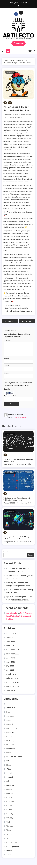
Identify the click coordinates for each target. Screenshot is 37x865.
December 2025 (12, 650)
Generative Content (14, 757)
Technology (18, 117)
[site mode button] (30, 51)
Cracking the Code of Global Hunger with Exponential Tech (17, 538)
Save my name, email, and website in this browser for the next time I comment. (18, 384)
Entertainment (12, 745)
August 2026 (11, 633)
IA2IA (8, 769)
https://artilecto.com (20, 417)
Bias (8, 712)
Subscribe (20, 43)
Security (9, 814)
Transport (10, 826)
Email (6, 366)
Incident (9, 777)
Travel (8, 830)
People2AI (10, 802)
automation (10, 708)
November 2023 (12, 686)
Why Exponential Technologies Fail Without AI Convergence (16, 499)
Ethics (8, 753)
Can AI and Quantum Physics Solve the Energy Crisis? (18, 460)
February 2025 (12, 678)
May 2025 (10, 666)
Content (9, 724)
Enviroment (10, 749)
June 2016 (10, 690)
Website (6, 373)
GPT (10, 103)
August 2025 (11, 658)
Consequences (12, 720)
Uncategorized (12, 842)
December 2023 (12, 682)
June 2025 (10, 662)
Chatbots (10, 716)
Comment (8, 340)
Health (9, 765)
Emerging (10, 740)
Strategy (9, 818)
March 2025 (11, 674)
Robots (9, 806)
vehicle (9, 850)
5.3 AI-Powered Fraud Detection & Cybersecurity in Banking (19, 616)
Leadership (10, 785)
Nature (9, 789)
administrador (26, 114)
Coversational (11, 728)
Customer (10, 732)
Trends (9, 834)
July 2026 (10, 637)
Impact (9, 773)
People (9, 797)
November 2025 (12, 654)
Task (8, 822)
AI (5, 103)
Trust (8, 838)
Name (6, 359)
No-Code (9, 793)
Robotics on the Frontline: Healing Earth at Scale (19, 591)
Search (5, 552)
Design (9, 736)
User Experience (12, 846)
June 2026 (10, 642)
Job (7, 781)
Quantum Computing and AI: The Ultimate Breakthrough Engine (19, 598)
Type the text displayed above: (13, 396)
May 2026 (10, 646)
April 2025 (10, 670)
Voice (8, 855)
